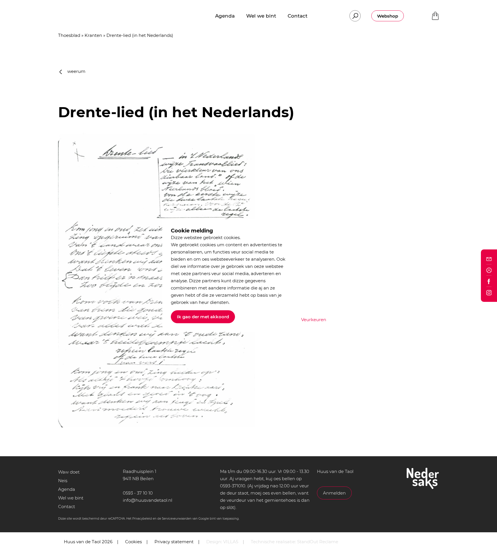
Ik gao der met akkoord (203, 316)
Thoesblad (69, 35)
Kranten (93, 35)
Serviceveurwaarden (177, 518)
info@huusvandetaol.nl (147, 500)
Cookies (133, 541)
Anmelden (334, 493)
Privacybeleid (142, 518)
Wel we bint (70, 498)
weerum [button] (75, 71)
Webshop (387, 16)
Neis (62, 480)
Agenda (66, 489)
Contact (66, 506)
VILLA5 (230, 541)
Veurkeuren (313, 319)
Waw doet (69, 472)
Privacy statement (174, 541)
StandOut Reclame (317, 541)
